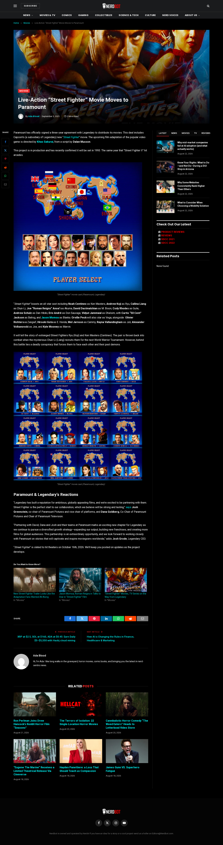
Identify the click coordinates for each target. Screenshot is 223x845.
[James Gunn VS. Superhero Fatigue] (127, 751)
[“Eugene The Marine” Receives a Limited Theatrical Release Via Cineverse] (35, 751)
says (128, 507)
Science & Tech (128, 15)
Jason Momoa (50, 317)
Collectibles (103, 15)
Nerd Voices (170, 15)
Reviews (205, 133)
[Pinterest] (5, 159)
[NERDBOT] (111, 6)
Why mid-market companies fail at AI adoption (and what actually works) (192, 145)
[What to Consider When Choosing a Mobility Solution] (166, 207)
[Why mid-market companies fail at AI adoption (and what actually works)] (166, 147)
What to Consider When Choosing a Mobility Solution (193, 204)
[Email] (5, 184)
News (26, 15)
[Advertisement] (111, 64)
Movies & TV (47, 15)
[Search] (207, 6)
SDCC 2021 (168, 239)
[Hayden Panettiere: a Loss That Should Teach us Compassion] (81, 751)
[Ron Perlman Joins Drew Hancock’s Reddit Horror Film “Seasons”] (35, 704)
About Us (191, 15)
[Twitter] (5, 150)
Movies (23, 90)
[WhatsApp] (5, 176)
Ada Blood (34, 116)
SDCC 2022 (168, 242)
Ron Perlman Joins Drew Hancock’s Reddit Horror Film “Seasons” (31, 724)
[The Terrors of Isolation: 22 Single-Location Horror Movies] (81, 704)
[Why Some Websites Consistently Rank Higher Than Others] (166, 187)
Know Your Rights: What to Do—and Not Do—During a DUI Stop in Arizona (193, 165)
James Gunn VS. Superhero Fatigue (122, 769)
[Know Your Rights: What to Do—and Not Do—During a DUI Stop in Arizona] (166, 167)
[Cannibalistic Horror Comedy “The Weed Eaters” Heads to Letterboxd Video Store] (127, 704)
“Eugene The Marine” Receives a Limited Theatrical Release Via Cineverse (34, 771)
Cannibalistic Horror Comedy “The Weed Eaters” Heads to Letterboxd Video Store (127, 724)
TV (195, 133)
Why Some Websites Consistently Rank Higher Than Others (191, 185)
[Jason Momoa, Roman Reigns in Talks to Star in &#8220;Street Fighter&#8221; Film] (80, 580)
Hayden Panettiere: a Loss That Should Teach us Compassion (79, 769)
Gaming (83, 15)
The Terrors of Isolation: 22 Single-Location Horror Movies (79, 722)
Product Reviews (172, 231)
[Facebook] (5, 142)
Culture (150, 15)
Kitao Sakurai (45, 141)
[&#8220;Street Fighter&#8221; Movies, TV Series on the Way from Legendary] (126, 580)
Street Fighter (71, 137)
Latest (163, 133)
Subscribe (30, 6)
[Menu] (15, 6)
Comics (67, 15)
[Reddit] (5, 167)
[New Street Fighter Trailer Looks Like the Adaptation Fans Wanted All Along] (35, 580)
